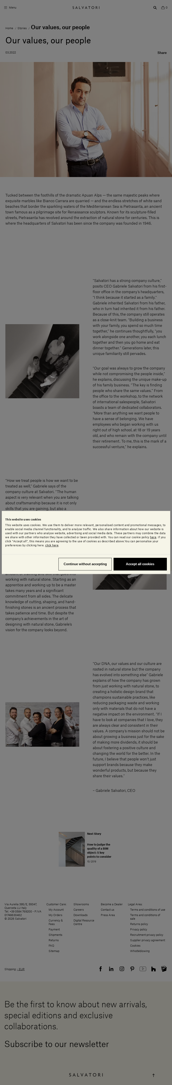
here (153, 537)
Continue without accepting (85, 564)
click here (51, 545)
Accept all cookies (140, 564)
